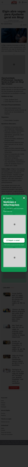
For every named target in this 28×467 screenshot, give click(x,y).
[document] (14, 233)
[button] (24, 198)
